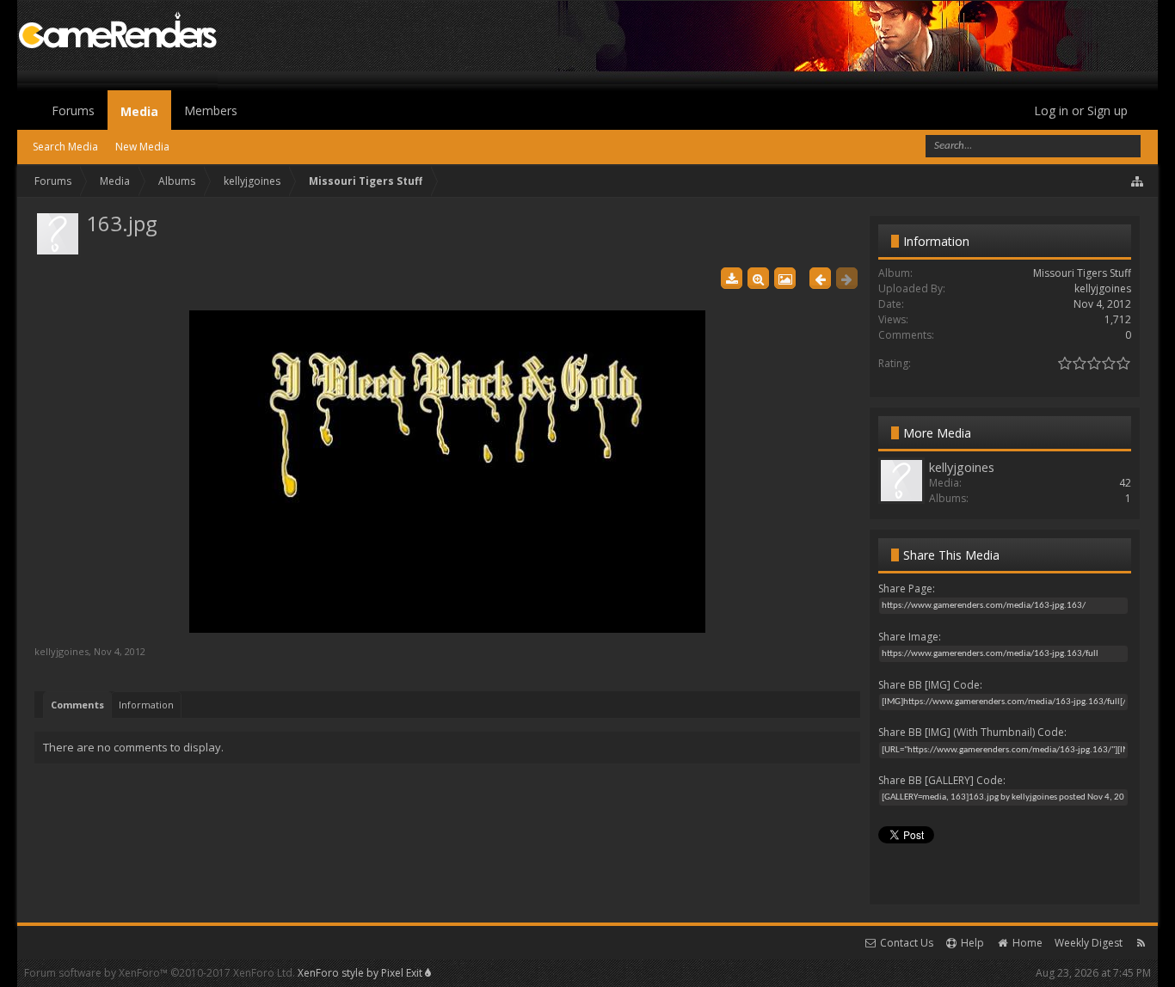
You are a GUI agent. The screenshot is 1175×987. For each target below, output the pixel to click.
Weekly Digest (1089, 942)
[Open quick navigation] (1138, 181)
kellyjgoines (61, 651)
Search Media (65, 146)
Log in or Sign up (1081, 110)
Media (139, 111)
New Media (142, 146)
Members (210, 110)
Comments (77, 704)
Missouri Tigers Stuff (1082, 273)
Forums (73, 110)
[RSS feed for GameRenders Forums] (1141, 942)
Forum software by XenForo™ (159, 973)
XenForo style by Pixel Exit (361, 973)
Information (146, 704)
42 (1125, 482)
